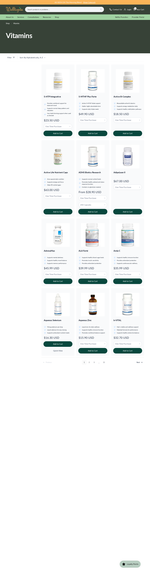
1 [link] (84, 362)
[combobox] (64, 9)
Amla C (117, 250)
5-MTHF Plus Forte (88, 96)
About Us (10, 17)
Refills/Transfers (121, 17)
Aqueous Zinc (85, 320)
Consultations (33, 17)
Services (20, 17)
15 (104, 362)
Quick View (58, 350)
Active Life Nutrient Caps (56, 172)
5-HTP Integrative (52, 96)
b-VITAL (117, 320)
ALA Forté (83, 250)
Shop (57, 17)
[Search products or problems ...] (101, 9)
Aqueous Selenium (52, 320)
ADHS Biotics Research (90, 172)
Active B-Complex (122, 96)
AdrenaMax (49, 250)
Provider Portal (138, 17)
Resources (47, 17)
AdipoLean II (119, 172)
